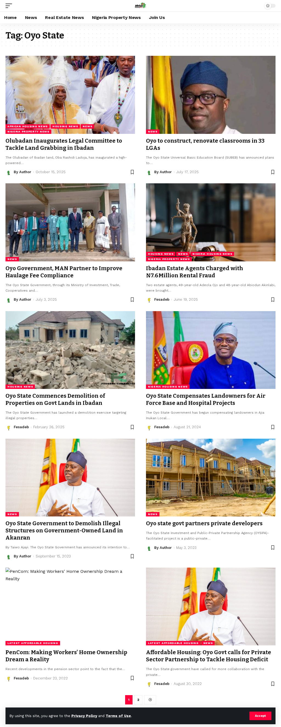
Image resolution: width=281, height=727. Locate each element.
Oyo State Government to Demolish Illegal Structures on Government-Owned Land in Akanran (64, 530)
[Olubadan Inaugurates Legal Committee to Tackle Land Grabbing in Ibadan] (70, 95)
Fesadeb (161, 299)
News (87, 126)
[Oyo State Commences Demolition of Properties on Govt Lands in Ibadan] (70, 350)
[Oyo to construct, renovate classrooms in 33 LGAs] (211, 95)
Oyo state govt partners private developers (204, 523)
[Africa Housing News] (140, 6)
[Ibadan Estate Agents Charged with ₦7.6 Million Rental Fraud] (211, 222)
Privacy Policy (84, 716)
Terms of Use (118, 716)
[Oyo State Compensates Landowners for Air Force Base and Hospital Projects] (211, 350)
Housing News (65, 126)
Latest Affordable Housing (32, 643)
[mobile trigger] (10, 6)
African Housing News (27, 126)
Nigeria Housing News (212, 253)
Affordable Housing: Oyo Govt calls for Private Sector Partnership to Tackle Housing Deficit (208, 656)
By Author (22, 172)
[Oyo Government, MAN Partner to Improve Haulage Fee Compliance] (70, 222)
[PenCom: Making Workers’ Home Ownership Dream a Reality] (70, 606)
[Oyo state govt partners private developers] (211, 477)
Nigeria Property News (28, 131)
